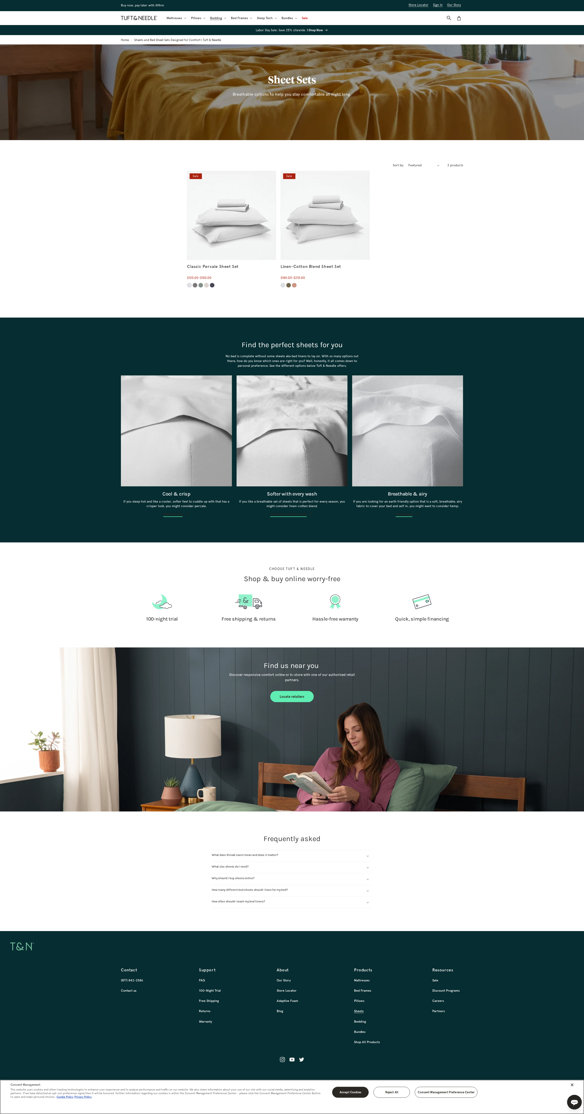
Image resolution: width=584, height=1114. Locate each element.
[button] (176, 18)
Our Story (284, 980)
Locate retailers (292, 696)
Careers (438, 1001)
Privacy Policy (83, 1097)
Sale (435, 980)
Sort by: (398, 165)
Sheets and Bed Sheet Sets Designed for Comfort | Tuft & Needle (177, 40)
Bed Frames (362, 990)
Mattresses (362, 980)
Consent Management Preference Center (446, 1092)
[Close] (572, 1085)
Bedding (360, 1021)
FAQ (202, 980)
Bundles (359, 1032)
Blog (280, 1011)
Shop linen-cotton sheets (288, 514)
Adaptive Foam (287, 1001)
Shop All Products (367, 1042)
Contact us (128, 990)
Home (125, 40)
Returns (204, 1011)
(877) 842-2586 (132, 980)
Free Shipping (209, 1001)
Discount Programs (446, 990)
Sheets (359, 1011)
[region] (292, 1097)
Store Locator (287, 990)
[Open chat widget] (574, 1102)
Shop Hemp (404, 514)
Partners (438, 1011)
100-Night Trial (210, 990)
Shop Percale (172, 514)
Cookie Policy (65, 1097)
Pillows (359, 1001)
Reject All (391, 1092)
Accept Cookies (350, 1092)
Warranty (205, 1021)
